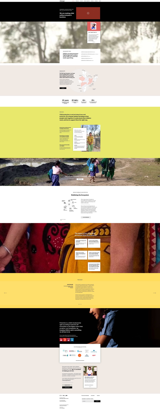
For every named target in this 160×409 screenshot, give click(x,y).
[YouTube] (66, 395)
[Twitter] (63, 395)
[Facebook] (61, 395)
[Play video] (88, 13)
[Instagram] (60, 395)
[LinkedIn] (65, 395)
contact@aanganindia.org (66, 380)
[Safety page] (89, 386)
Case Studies (92, 395)
